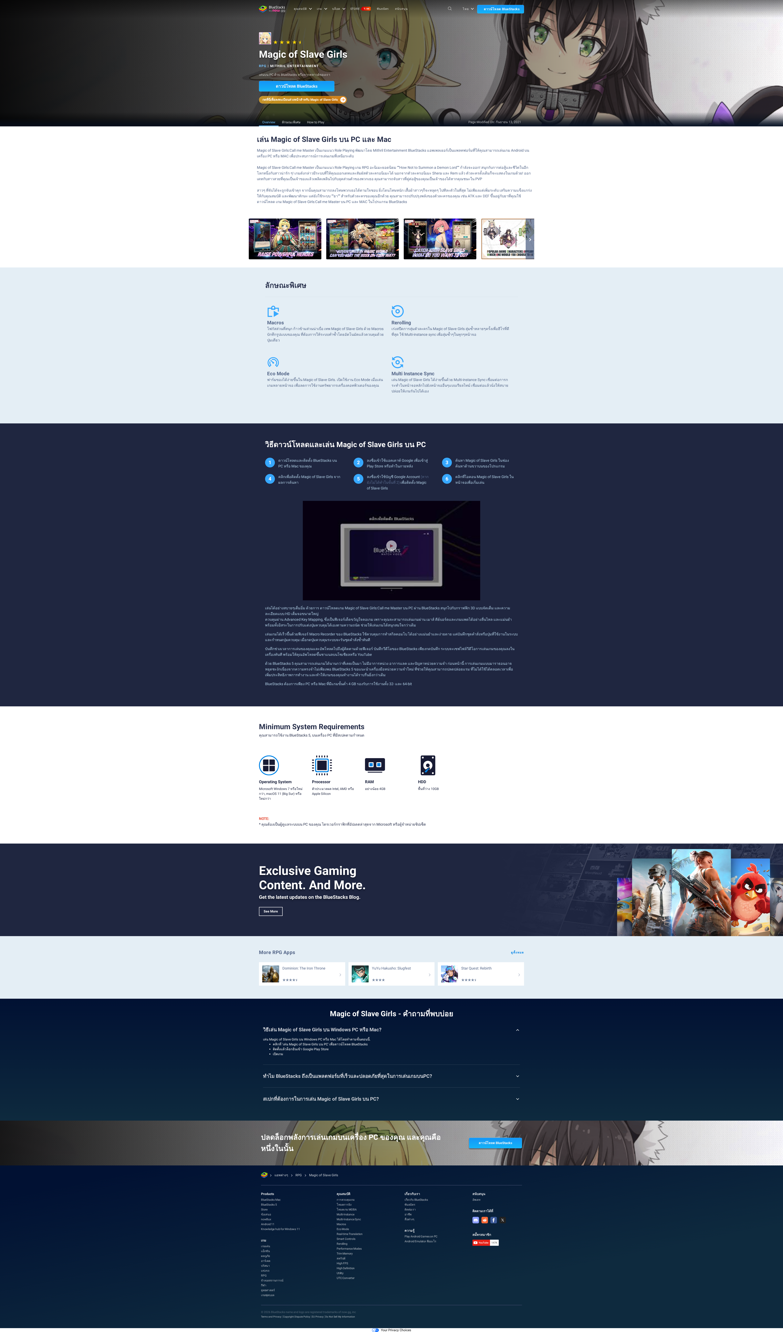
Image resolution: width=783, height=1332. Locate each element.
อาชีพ (408, 1214)
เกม (319, 8)
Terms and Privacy (271, 1316)
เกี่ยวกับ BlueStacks (416, 1199)
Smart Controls (346, 1238)
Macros (341, 1224)
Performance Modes (349, 1248)
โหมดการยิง (344, 1204)
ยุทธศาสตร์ (268, 1290)
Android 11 (267, 1224)
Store (359, 8)
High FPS (342, 1263)
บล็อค (336, 8)
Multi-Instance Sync (349, 1219)
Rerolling (342, 1243)
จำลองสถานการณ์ (272, 1280)
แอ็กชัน (265, 1251)
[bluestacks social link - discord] (475, 1220)
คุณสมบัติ (300, 8)
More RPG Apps (277, 952)
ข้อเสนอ (266, 1214)
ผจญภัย (265, 1256)
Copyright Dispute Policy (296, 1316)
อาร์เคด (265, 1260)
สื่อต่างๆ (409, 1219)
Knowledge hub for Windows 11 (280, 1229)
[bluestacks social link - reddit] (484, 1220)
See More (271, 911)
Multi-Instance (345, 1214)
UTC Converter (345, 1278)
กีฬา (263, 1285)
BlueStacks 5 (269, 1204)
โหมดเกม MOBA (347, 1209)
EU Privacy (318, 1316)
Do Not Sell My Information (340, 1316)
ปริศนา (265, 1265)
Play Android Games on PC (421, 1236)
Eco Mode (343, 1229)
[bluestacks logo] (272, 9)
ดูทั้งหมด (517, 952)
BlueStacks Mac (271, 1199)
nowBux (266, 1219)
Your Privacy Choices (396, 1330)
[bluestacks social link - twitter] (502, 1220)
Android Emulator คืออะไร (420, 1241)
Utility (340, 1273)
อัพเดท (476, 1199)
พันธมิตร (383, 8)
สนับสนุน (401, 8)
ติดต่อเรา (410, 1209)
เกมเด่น (265, 1246)
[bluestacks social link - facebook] (493, 1220)
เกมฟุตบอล (267, 1295)
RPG (263, 66)
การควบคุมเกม (346, 1199)
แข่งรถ (265, 1270)
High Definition (346, 1268)
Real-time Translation (350, 1234)
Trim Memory (345, 1253)
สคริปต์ (341, 1258)
